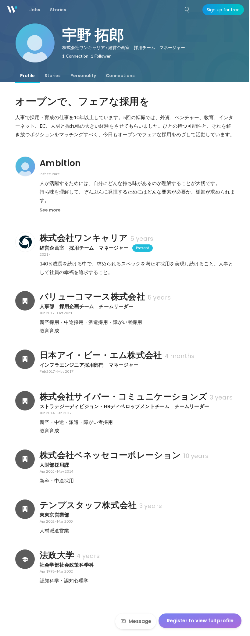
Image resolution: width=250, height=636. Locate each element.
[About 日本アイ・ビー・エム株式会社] (25, 359)
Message (140, 621)
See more (50, 210)
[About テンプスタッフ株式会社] (25, 509)
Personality (83, 76)
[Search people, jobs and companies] (187, 10)
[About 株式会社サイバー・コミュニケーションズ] (25, 400)
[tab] (27, 75)
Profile (27, 76)
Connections (120, 76)
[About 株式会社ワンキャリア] (25, 242)
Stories (53, 76)
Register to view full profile (200, 620)
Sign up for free (223, 10)
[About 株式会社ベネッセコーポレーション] (25, 459)
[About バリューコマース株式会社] (25, 301)
